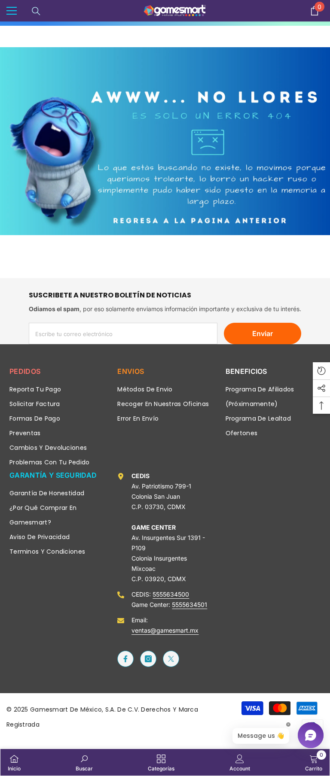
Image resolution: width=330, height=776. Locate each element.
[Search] (36, 11)
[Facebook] (125, 659)
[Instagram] (148, 659)
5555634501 (189, 604)
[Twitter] (171, 659)
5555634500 (171, 594)
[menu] (11, 11)
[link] (165, 141)
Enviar (262, 333)
